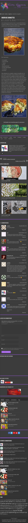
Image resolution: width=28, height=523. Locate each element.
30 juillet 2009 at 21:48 (23, 247)
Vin (7, 514)
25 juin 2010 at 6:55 (23, 291)
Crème (11, 137)
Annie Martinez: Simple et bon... (10, 454)
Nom (2, 335)
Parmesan (10, 138)
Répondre (24, 237)
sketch (17, 512)
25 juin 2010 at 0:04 (23, 282)
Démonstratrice (5, 505)
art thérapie (23, 500)
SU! (1, 514)
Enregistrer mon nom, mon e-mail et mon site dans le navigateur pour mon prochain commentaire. (12, 349)
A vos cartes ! (8, 501)
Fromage (19, 137)
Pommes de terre (7, 510)
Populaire (7, 399)
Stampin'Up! (23, 512)
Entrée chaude (12, 505)
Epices (16, 505)
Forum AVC (8, 507)
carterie (8, 504)
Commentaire (4, 323)
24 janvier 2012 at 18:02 (22, 304)
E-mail (3, 340)
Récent (2, 399)
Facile (15, 137)
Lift (7, 508)
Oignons (22, 508)
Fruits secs (24, 507)
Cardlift (24, 501)
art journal (8, 500)
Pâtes (12, 510)
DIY (26, 504)
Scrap (19, 510)
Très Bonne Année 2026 (12, 408)
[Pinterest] (14, 433)
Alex (8, 247)
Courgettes (5, 137)
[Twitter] (11, 433)
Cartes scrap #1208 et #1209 (8, 198)
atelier (2, 501)
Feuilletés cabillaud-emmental (9, 159)
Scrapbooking (11, 512)
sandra (8, 226)
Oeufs (18, 19)
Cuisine (6, 13)
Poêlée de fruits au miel (20, 161)
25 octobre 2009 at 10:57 (22, 275)
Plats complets (22, 19)
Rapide (15, 510)
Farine (1, 507)
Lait (2, 138)
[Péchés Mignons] (14, 5)
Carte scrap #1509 (5, 180)
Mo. (3, 19)
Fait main (24, 505)
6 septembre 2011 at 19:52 (22, 297)
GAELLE (8, 275)
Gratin (24, 137)
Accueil (2, 13)
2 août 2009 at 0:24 (23, 255)
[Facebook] (9, 433)
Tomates (4, 514)
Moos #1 (10, 413)
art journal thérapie (15, 500)
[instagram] (19, 433)
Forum (4, 507)
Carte (2, 503)
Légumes (10, 13)
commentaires (14, 399)
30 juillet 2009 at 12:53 (23, 232)
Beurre (15, 501)
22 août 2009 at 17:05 (23, 262)
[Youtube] (16, 433)
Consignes (19, 503)
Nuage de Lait (10, 255)
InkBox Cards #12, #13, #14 (13, 419)
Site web (3, 344)
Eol (7, 232)
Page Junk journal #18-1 (13, 424)
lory (8, 240)
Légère (9, 508)
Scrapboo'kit (3, 512)
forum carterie (14, 507)
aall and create (3, 500)
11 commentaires (6, 20)
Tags (19, 399)
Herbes (2, 508)
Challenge (14, 503)
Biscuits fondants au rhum (13, 402)
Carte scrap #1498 (5, 215)
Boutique (19, 501)
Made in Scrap (14, 508)
